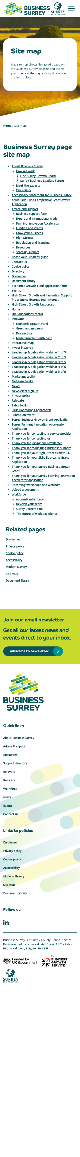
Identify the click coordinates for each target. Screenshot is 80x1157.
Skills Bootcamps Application (31, 410)
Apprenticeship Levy (30, 499)
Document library (23, 281)
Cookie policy (20, 266)
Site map (12, 574)
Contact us (19, 262)
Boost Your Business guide (30, 257)
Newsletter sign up (25, 391)
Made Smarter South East (34, 338)
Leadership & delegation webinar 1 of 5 (39, 352)
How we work (25, 171)
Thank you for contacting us (31, 438)
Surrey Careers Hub (29, 509)
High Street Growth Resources (33, 304)
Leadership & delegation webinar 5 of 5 (39, 372)
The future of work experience (37, 514)
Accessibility (14, 560)
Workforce (19, 494)
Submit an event (23, 415)
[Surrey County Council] (11, 975)
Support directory (15, 763)
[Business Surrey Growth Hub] (40, 692)
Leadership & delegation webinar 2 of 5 (39, 357)
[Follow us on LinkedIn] (6, 922)
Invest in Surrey (22, 348)
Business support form (31, 214)
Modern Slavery (16, 567)
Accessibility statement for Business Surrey (41, 195)
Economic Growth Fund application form (39, 286)
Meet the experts (28, 185)
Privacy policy (21, 396)
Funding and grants (29, 228)
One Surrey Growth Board (38, 176)
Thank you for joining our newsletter (37, 443)
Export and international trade (37, 219)
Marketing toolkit (23, 376)
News (16, 386)
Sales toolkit (20, 405)
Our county (23, 190)
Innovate (18, 319)
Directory (18, 271)
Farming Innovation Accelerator (38, 223)
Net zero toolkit (22, 381)
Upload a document (25, 489)
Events (16, 291)
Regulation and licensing (33, 242)
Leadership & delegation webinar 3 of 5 (39, 362)
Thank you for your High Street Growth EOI (41, 453)
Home (7, 126)
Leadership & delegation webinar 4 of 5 (39, 367)
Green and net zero (29, 328)
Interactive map (23, 343)
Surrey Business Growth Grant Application (40, 419)
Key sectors (24, 333)
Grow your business (29, 233)
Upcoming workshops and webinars (36, 485)
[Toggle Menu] (71, 8)
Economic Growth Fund (32, 324)
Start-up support (27, 252)
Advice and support (25, 209)
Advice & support (15, 746)
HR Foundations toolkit (27, 314)
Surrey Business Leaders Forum (42, 181)
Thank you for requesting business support (41, 448)
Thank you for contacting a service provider (41, 433)
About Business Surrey (27, 166)
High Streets (24, 238)
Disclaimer (19, 276)
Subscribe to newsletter (26, 651)
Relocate (18, 400)
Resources (23, 247)
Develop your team (29, 504)
